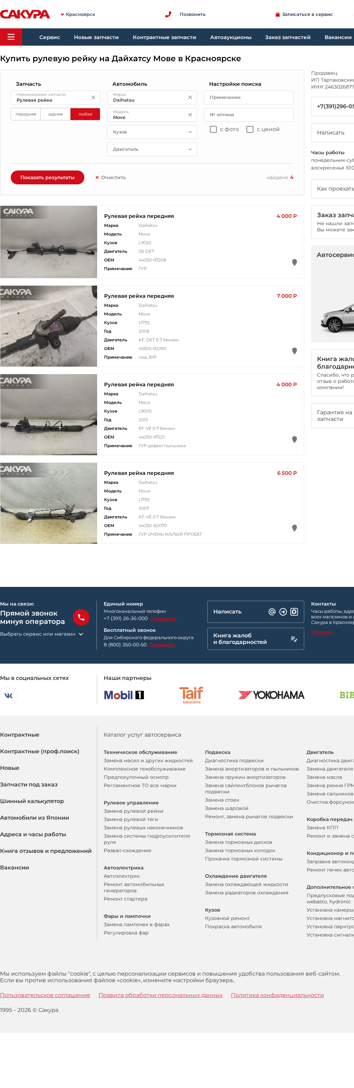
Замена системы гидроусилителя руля (147, 839)
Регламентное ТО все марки (140, 785)
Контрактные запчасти (164, 37)
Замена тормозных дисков (238, 842)
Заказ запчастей (288, 37)
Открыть (321, 632)
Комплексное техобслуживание (145, 769)
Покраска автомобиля (233, 926)
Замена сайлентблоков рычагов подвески (246, 788)
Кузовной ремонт (227, 918)
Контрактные (19, 734)
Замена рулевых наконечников (143, 827)
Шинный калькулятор (32, 801)
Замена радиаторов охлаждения (246, 892)
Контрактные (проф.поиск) (40, 751)
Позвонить (163, 618)
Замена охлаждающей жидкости (246, 884)
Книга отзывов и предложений (46, 851)
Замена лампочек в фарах (136, 924)
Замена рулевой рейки (134, 811)
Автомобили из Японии (34, 817)
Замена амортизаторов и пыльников (252, 769)
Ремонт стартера (125, 899)
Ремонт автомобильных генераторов (134, 887)
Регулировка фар (126, 933)
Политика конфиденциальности (277, 995)
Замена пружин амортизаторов (245, 777)
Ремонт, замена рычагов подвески (249, 816)
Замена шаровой (227, 808)
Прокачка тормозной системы (243, 859)
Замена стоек (222, 800)
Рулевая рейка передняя (139, 216)
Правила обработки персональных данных (161, 995)
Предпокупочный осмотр (136, 777)
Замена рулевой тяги (131, 819)
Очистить (113, 177)
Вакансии (14, 867)
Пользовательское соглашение (45, 995)
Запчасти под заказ (29, 784)
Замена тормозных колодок (240, 850)
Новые (9, 768)
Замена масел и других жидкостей (148, 760)
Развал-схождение (127, 850)
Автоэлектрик (122, 876)
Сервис (49, 37)
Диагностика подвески (234, 760)
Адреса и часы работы (33, 834)
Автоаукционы (230, 37)
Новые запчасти (96, 37)
